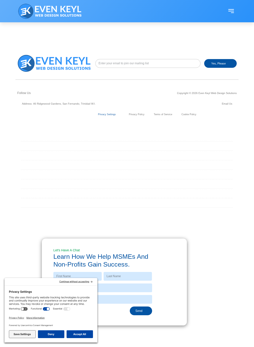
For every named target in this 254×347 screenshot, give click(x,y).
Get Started (32, 164)
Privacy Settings (107, 114)
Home (27, 136)
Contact (29, 202)
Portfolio (31, 174)
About (28, 145)
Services (30, 155)
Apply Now (31, 212)
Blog (27, 193)
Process (30, 183)
